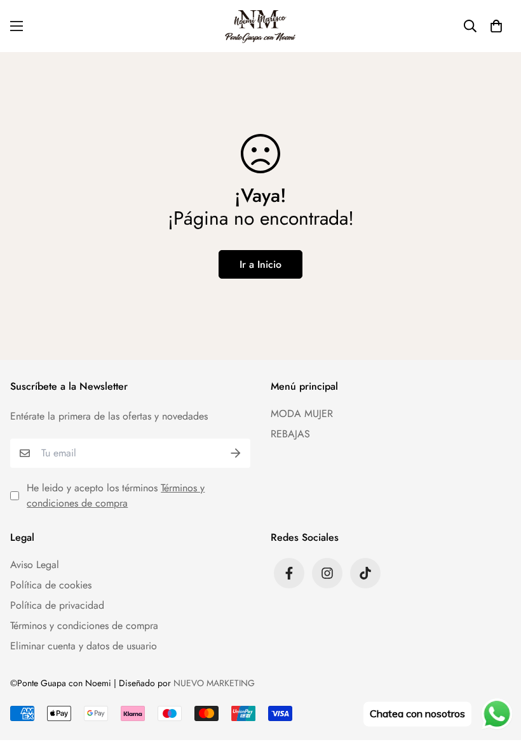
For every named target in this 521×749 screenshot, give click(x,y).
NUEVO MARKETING (214, 683)
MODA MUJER (302, 413)
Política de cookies (50, 585)
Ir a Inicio (260, 264)
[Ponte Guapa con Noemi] (261, 26)
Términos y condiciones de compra (116, 495)
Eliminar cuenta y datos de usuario (83, 646)
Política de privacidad (57, 605)
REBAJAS (290, 434)
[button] (496, 26)
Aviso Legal (34, 564)
